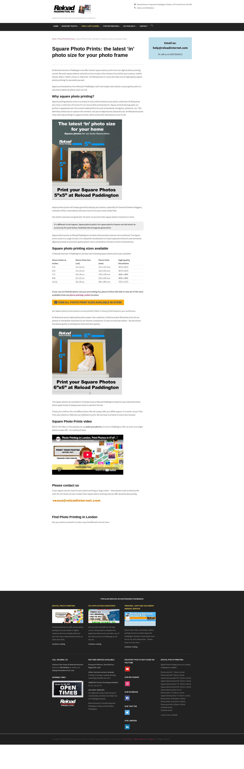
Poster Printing (111, 26)
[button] (152, 25)
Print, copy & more (90, 26)
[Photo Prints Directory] (67, 616)
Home (55, 26)
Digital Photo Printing (63, 606)
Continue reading (58, 644)
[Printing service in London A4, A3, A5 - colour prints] (140, 619)
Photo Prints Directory (66, 39)
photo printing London (80, 295)
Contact (144, 26)
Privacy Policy (127, 739)
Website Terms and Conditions (144, 739)
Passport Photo (70, 26)
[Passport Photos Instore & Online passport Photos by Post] (73, 9)
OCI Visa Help (129, 26)
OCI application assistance (101, 606)
